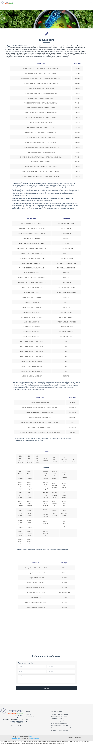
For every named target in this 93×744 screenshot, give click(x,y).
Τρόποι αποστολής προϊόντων (58, 721)
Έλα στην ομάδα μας (56, 711)
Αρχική (28, 711)
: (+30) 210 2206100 (18, 722)
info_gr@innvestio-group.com (16, 725)
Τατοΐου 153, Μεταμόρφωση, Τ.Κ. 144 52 (13, 719)
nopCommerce (34, 738)
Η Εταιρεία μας (30, 716)
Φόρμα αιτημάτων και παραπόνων (59, 730)
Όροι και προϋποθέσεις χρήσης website (61, 728)
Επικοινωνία (29, 722)
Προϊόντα (28, 714)
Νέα (27, 719)
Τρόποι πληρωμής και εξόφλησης (59, 714)
